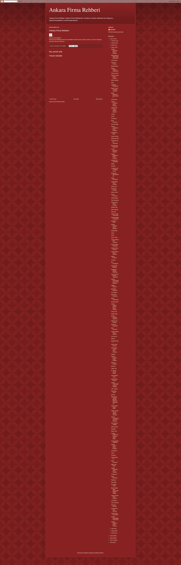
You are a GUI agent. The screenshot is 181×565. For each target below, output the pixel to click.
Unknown (112, 29)
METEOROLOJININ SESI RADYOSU (114, 57)
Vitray (112, 233)
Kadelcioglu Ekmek (114, 379)
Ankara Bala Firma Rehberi (114, 183)
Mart (112, 528)
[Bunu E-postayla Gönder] (70, 46)
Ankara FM (114, 311)
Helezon (113, 366)
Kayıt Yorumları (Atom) (59, 101)
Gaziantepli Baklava (114, 266)
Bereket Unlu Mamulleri (114, 146)
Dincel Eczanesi (114, 195)
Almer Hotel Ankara (114, 345)
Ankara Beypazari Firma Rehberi (114, 156)
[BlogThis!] (71, 46)
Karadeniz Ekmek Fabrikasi (114, 271)
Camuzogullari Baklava (114, 441)
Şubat (113, 531)
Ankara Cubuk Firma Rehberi (115, 77)
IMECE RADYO (114, 257)
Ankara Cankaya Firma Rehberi (114, 103)
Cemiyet (113, 260)
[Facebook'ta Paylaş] (75, 46)
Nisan (113, 47)
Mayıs (113, 45)
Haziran (113, 43)
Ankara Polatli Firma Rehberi (114, 497)
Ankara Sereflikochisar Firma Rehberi (115, 419)
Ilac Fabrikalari (114, 263)
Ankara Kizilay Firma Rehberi (115, 333)
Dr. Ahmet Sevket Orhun (113, 372)
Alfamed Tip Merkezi (114, 321)
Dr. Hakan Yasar (113, 485)
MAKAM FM (114, 230)
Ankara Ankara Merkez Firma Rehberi (114, 306)
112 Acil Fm (114, 336)
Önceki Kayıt (99, 99)
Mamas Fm (114, 186)
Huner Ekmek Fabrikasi (114, 245)
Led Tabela (114, 292)
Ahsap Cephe (114, 136)
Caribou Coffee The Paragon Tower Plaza (114, 436)
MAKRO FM (114, 207)
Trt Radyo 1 (114, 500)
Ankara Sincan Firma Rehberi (114, 446)
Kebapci (113, 354)
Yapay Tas (114, 368)
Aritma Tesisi (114, 192)
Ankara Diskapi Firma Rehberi (114, 358)
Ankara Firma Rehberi (74, 9)
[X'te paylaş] (73, 46)
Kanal (112, 116)
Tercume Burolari (114, 505)
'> (52, 36)
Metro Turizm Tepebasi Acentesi (114, 90)
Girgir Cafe (114, 431)
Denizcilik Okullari (114, 189)
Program (113, 455)
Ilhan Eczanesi (114, 328)
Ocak (112, 533)
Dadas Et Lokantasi (114, 325)
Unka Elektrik (114, 198)
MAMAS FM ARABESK (114, 161)
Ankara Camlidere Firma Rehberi (114, 128)
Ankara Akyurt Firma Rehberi (114, 253)
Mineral (113, 394)
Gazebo (113, 166)
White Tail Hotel (113, 465)
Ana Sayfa (76, 99)
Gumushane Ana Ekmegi (114, 510)
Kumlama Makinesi (114, 289)
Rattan (113, 164)
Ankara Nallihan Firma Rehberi (114, 524)
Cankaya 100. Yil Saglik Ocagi (114, 170)
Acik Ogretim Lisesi (114, 376)
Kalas (112, 235)
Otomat (113, 338)
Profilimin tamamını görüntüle (115, 32)
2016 (111, 542)
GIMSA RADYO (114, 286)
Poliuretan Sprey (114, 391)
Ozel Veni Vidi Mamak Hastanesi (114, 276)
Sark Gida (113, 482)
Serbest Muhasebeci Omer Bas (115, 518)
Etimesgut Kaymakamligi (115, 175)
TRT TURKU (114, 389)
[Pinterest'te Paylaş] (77, 46)
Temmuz (113, 40)
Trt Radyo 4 (114, 450)
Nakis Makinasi (114, 477)
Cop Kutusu (114, 60)
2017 (111, 540)
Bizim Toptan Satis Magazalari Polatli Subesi (114, 490)
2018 (111, 538)
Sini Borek (114, 118)
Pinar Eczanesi (114, 461)
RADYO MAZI (114, 80)
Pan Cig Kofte (114, 124)
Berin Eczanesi (114, 121)
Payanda (113, 211)
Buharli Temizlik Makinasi (114, 317)
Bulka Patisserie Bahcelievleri (115, 95)
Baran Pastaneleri (114, 299)
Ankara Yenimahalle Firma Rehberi (114, 384)
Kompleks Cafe (113, 221)
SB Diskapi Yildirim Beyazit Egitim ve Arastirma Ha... (114, 400)
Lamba (113, 114)
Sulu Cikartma (114, 502)
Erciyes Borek (114, 302)
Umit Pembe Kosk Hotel (114, 514)
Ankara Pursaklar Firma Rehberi (114, 470)
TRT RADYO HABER (114, 424)
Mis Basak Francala (114, 295)
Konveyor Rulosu (113, 63)
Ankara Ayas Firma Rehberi (114, 204)
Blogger (86, 553)
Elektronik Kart (115, 138)
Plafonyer (113, 480)
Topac (112, 453)
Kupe (112, 82)
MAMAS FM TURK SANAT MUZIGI (114, 110)
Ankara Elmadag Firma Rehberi (114, 51)
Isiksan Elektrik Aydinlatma (114, 70)
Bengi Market (114, 66)
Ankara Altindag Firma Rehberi (114, 226)
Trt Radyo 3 (114, 474)
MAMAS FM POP (114, 133)
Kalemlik (113, 429)
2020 (111, 38)
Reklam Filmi (114, 427)
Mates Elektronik (114, 178)
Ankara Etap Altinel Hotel (114, 407)
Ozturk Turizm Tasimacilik (114, 214)
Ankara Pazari (114, 73)
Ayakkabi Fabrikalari (114, 85)
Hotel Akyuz (114, 99)
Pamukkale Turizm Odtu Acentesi (114, 350)
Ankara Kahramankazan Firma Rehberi (115, 281)
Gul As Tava (114, 237)
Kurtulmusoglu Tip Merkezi (115, 218)
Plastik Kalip (114, 314)
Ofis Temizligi (114, 209)
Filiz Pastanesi (115, 200)
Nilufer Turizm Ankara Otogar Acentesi (114, 412)
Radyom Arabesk (114, 363)
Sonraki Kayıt (52, 99)
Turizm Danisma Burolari (114, 150)
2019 (111, 535)
